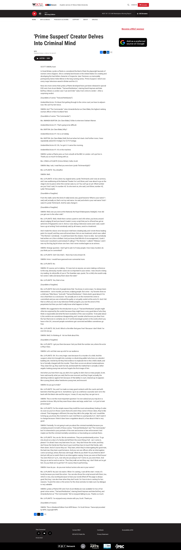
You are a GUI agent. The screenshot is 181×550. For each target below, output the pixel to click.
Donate (144, 5)
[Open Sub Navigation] (37, 19)
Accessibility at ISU (127, 530)
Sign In (134, 5)
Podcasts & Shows (61, 19)
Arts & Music (45, 19)
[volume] (40, 14)
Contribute (100, 530)
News (34, 19)
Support (76, 19)
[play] (34, 14)
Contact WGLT (76, 530)
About (85, 19)
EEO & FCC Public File (78, 534)
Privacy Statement (102, 534)
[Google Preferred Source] (133, 42)
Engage (95, 19)
